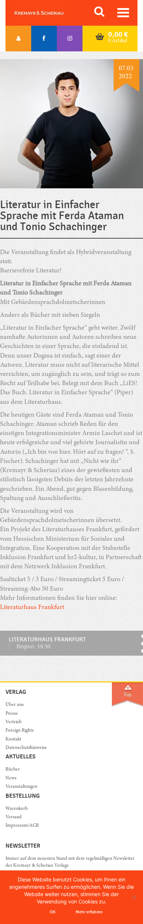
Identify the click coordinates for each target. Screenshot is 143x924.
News (11, 778)
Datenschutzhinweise (26, 748)
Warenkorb (17, 809)
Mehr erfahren (89, 911)
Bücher (13, 769)
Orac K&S (47, 13)
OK (52, 911)
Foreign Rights (20, 730)
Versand (14, 817)
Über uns (15, 705)
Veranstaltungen (21, 787)
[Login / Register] (18, 38)
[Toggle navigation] (123, 12)
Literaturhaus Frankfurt (32, 607)
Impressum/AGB (22, 825)
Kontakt (13, 739)
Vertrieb (14, 722)
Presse (12, 713)
